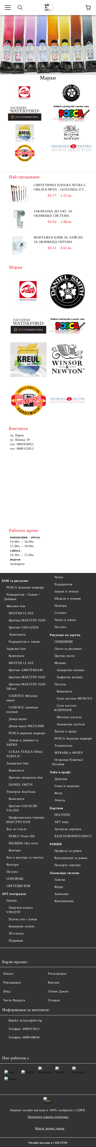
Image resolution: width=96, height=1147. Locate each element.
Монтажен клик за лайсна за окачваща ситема (58, 240)
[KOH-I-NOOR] (25, 153)
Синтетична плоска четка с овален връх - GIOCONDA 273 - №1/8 (60, 187)
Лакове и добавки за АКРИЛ (22, 742)
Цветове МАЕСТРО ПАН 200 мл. (25, 686)
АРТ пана (61, 822)
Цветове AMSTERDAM (25, 670)
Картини (56, 808)
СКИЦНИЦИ (63, 641)
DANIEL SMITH (20, 784)
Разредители (63, 584)
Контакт (54, 982)
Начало (8, 973)
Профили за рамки (68, 851)
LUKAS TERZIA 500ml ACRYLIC (24, 754)
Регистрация (57, 973)
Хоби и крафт (60, 772)
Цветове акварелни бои (26, 777)
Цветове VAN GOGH (24, 627)
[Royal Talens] (25, 93)
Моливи (60, 663)
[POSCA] (71, 113)
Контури (15, 850)
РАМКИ (56, 844)
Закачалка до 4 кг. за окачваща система (53, 213)
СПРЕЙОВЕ (15, 879)
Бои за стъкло (16, 829)
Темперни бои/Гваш (20, 791)
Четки (58, 577)
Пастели (60, 684)
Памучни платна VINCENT (19, 910)
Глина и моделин (66, 786)
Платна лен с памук (23, 919)
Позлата (12, 871)
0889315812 (31, 1029)
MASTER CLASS (21, 613)
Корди (58, 887)
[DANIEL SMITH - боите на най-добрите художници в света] (71, 93)
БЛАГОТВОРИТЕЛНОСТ (73, 836)
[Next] (88, 45)
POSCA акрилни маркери (27, 733)
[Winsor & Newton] (71, 133)
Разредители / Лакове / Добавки (22, 597)
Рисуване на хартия (65, 635)
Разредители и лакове (24, 641)
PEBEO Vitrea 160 (22, 836)
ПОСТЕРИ (62, 815)
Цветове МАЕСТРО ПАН (27, 620)
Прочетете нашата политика (48, 1117)
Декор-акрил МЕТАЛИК (26, 726)
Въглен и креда (65, 731)
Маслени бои (15, 606)
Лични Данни (58, 991)
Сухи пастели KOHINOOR (65, 708)
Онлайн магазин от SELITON (48, 1142)
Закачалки (61, 894)
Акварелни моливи (71, 670)
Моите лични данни (50, 1128)
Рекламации (12, 982)
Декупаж (60, 779)
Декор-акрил (18, 719)
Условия (54, 1000)
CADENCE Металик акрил (22, 698)
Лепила (59, 800)
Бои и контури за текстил (25, 857)
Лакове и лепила (66, 591)
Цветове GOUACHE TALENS (22, 808)
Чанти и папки (65, 620)
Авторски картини (67, 829)
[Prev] (7, 45)
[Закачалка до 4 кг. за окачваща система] (19, 219)
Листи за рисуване (68, 648)
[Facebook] (8, 1046)
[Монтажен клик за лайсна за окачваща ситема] (19, 245)
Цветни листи (64, 656)
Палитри (60, 605)
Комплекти (17, 634)
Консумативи (64, 901)
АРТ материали (14, 894)
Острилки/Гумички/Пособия (67, 762)
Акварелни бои (17, 763)
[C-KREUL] (25, 133)
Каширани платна (22, 926)
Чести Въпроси (14, 1000)
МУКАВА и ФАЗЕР (68, 752)
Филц (58, 793)
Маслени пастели (69, 717)
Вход (6, 991)
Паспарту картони (67, 865)
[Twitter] (17, 1046)
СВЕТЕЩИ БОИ (18, 886)
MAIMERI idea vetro (23, 843)
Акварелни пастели (71, 724)
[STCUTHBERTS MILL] (25, 113)
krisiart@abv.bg (31, 1020)
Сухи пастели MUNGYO (74, 698)
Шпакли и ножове (67, 598)
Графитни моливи (70, 677)
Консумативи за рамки (71, 858)
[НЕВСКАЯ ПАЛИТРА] (71, 153)
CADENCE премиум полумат (22, 710)
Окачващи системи (64, 873)
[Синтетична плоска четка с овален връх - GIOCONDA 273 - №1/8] (19, 193)
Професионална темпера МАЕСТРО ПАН (25, 820)
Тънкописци (63, 745)
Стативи (60, 612)
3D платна (16, 933)
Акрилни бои (16, 648)
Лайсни (59, 879)
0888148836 (31, 1037)
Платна (11, 900)
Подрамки (16, 940)
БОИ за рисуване (15, 580)
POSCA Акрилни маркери (25, 587)
